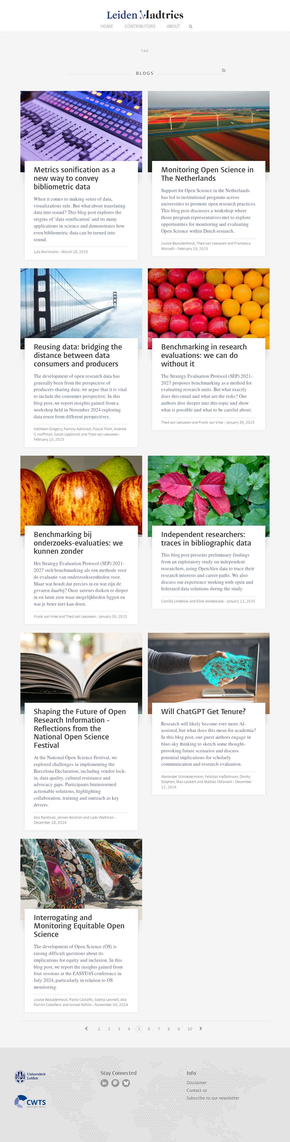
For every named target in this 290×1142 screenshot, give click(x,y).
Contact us (197, 1090)
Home (107, 26)
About (173, 26)
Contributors (140, 26)
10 (189, 1029)
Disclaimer (196, 1083)
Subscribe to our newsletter (213, 1098)
